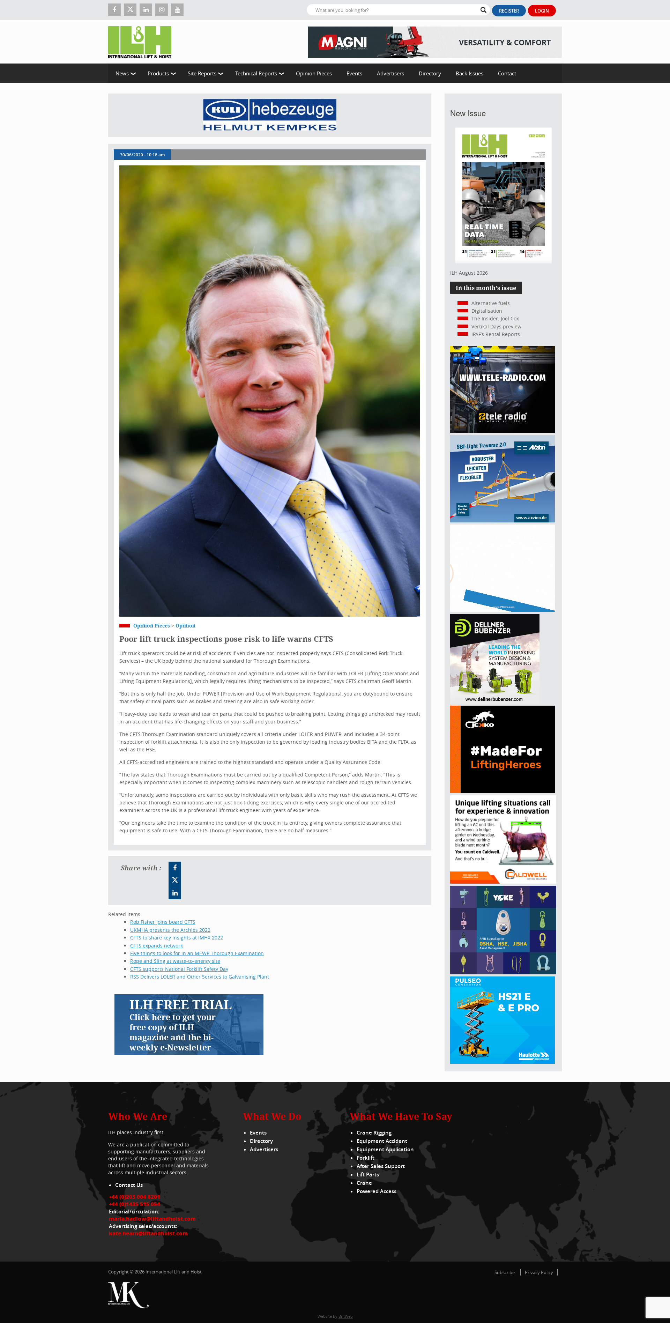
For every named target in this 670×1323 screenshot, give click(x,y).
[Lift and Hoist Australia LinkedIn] (175, 893)
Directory (430, 73)
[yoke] (503, 972)
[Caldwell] (503, 881)
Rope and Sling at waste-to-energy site (175, 961)
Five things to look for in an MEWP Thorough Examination (197, 953)
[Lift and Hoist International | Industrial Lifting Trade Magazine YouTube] (177, 9)
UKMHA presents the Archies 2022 (170, 930)
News (122, 73)
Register (509, 11)
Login (542, 11)
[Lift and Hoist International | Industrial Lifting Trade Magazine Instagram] (161, 9)
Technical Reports (256, 73)
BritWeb (345, 1316)
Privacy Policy (539, 1272)
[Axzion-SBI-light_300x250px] (502, 520)
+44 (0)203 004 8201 (134, 1197)
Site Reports (202, 73)
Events (354, 73)
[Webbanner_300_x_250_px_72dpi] (502, 431)
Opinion (185, 625)
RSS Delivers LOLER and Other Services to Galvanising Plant (199, 976)
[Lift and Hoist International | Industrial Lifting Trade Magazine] (142, 41)
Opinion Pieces (314, 73)
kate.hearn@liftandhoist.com (148, 1233)
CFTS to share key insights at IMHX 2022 (176, 937)
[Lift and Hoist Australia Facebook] (175, 868)
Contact (507, 73)
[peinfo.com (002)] (502, 610)
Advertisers (390, 73)
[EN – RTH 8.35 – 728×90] (435, 41)
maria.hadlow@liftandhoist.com (152, 1218)
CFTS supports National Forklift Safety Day (179, 969)
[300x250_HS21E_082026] (502, 1061)
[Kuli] (269, 115)
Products (158, 73)
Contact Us (129, 1185)
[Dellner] (494, 701)
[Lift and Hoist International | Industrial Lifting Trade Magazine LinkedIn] (146, 9)
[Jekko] (502, 791)
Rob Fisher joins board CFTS (162, 922)
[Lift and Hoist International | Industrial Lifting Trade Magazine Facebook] (114, 9)
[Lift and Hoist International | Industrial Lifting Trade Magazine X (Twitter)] (130, 9)
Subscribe (504, 1272)
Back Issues (469, 73)
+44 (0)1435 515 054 (134, 1204)
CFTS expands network (156, 945)
